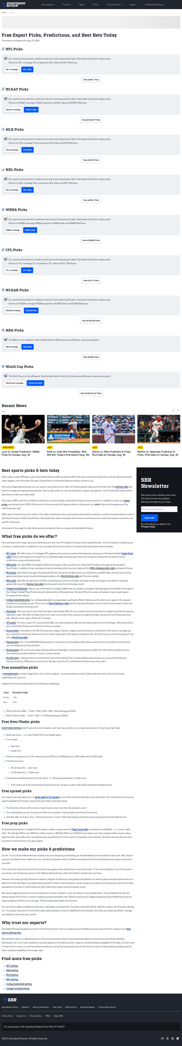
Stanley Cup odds (35, 584)
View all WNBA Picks (91, 240)
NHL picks (11, 580)
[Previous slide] (173, 410)
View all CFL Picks (91, 280)
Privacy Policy (148, 526)
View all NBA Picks (91, 357)
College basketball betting (19, 984)
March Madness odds (59, 603)
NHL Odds (27, 190)
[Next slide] (178, 410)
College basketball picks (18, 599)
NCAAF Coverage (13, 109)
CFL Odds (27, 270)
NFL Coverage (12, 69)
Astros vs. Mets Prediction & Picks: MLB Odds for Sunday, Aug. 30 (111, 453)
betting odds (121, 486)
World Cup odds (20, 637)
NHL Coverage (12, 190)
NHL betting (12, 979)
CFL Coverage (12, 270)
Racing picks (12, 642)
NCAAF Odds (31, 109)
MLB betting (12, 974)
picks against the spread (47, 797)
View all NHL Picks (91, 200)
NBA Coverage (12, 347)
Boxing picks (12, 649)
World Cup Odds (35, 383)
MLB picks (11, 572)
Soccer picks (12, 630)
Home (4, 12)
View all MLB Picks (91, 160)
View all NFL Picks (91, 79)
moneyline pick (10, 673)
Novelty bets (12, 657)
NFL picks (11, 553)
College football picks (16, 588)
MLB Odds (27, 150)
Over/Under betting (11, 727)
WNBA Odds (30, 230)
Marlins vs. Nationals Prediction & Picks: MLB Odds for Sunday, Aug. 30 (157, 453)
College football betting (17, 988)
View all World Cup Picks (91, 393)
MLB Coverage (12, 150)
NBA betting (12, 970)
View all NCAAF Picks (91, 120)
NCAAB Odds (31, 310)
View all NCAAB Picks (91, 320)
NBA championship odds (102, 568)
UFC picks (11, 622)
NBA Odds (27, 347)
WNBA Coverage (13, 230)
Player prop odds (79, 829)
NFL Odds (27, 69)
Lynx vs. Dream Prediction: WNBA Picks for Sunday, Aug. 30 (21, 453)
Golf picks (11, 611)
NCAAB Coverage (13, 310)
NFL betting (12, 965)
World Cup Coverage (14, 383)
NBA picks (11, 564)
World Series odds (70, 576)
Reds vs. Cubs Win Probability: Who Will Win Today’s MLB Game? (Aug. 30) (68, 453)
